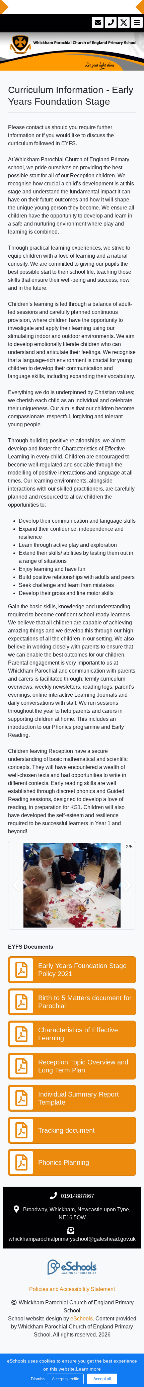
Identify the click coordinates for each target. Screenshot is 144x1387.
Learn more (88, 1369)
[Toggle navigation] (136, 22)
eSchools (81, 1318)
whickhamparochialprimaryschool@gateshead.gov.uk (72, 1239)
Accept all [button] (102, 1379)
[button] (16, 885)
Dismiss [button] (37, 1379)
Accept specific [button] (65, 1379)
